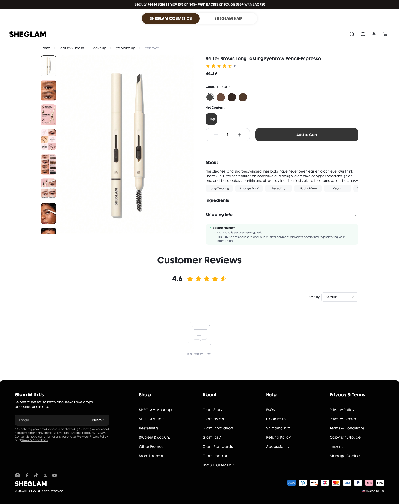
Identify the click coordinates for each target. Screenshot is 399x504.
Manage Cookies (346, 456)
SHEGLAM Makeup (155, 410)
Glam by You (214, 419)
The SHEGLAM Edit (218, 465)
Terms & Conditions (34, 440)
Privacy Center (343, 419)
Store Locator (151, 456)
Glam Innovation (218, 428)
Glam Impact (215, 456)
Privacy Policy (99, 436)
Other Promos (151, 446)
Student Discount (154, 437)
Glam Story (212, 410)
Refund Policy (278, 437)
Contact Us (276, 419)
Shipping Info (278, 428)
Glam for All (213, 437)
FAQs (270, 410)
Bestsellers (149, 428)
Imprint (336, 446)
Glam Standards (218, 446)
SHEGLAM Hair (151, 419)
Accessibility (277, 446)
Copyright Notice (345, 437)
